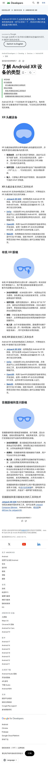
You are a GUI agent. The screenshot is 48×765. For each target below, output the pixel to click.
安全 (3, 564)
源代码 (4, 568)
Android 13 (6, 656)
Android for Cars (8, 628)
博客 (3, 575)
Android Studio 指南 (9, 674)
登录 (43, 3)
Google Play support (9, 706)
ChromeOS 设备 (8, 624)
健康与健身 (6, 596)
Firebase (5, 732)
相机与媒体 (6, 600)
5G (3, 607)
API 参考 (5, 681)
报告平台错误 (7, 698)
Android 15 (6, 649)
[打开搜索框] (33, 2)
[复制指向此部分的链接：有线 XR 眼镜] (20, 252)
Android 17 (6, 642)
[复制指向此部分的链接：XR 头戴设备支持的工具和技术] (35, 187)
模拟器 (36, 507)
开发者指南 (6, 677)
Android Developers (8, 53)
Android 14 (6, 653)
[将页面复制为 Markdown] (30, 73)
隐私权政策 (6, 603)
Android (5, 556)
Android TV (6, 632)
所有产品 (5, 739)
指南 (6, 56)
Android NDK (7, 689)
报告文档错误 (7, 702)
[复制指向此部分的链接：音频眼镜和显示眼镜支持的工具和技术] (43, 497)
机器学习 (5, 592)
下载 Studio (6, 685)
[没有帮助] (23, 61)
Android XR (31, 10)
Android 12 (6, 660)
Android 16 (6, 645)
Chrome (5, 728)
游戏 (3, 589)
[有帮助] (19, 61)
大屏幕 (4, 617)
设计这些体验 (25, 487)
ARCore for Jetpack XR (12, 510)
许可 (14, 748)
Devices (18, 10)
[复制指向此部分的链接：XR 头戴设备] (19, 117)
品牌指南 (21, 748)
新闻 (3, 571)
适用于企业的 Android (10, 560)
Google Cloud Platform (10, 736)
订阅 (30, 753)
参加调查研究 (7, 710)
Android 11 (6, 664)
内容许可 (25, 530)
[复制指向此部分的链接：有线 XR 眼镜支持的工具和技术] (36, 337)
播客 (3, 579)
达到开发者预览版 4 (27, 19)
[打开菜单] (3, 3)
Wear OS (5, 621)
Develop (6, 10)
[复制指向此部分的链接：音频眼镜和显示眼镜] (29, 402)
